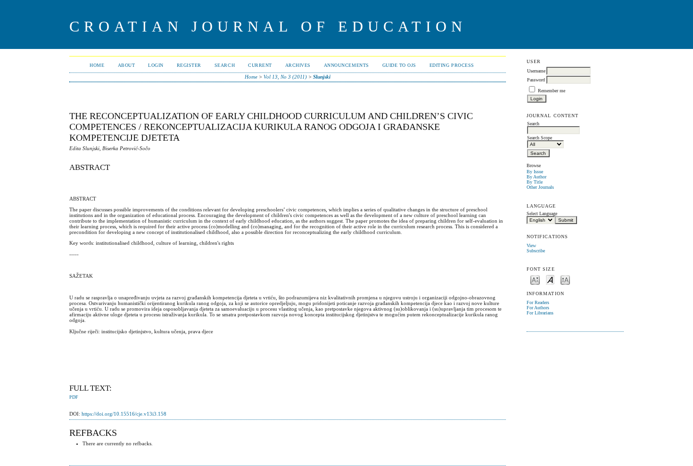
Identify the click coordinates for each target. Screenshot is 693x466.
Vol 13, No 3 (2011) (285, 77)
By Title (535, 182)
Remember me (551, 90)
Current (260, 65)
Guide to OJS (399, 65)
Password (536, 79)
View (531, 245)
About (126, 65)
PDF (73, 397)
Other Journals (540, 187)
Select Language (542, 213)
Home (97, 65)
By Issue (535, 171)
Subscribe (536, 250)
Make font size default (550, 279)
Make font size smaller (535, 279)
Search (224, 65)
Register (189, 65)
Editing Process (451, 65)
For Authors (538, 307)
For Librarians (540, 312)
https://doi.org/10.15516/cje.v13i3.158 (124, 414)
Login (156, 65)
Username (536, 70)
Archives (298, 65)
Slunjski (321, 77)
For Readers (538, 302)
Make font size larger (565, 279)
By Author (536, 176)
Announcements (346, 65)
